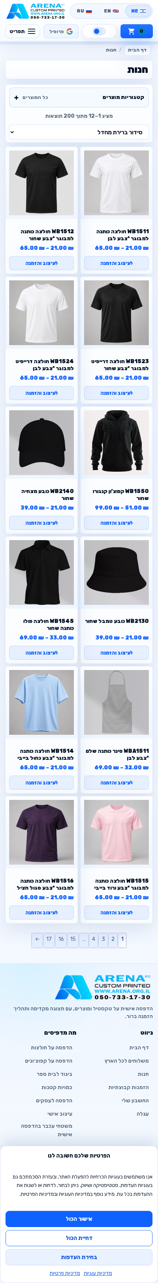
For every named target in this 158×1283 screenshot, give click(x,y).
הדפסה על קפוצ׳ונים (48, 1061)
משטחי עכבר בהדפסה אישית (46, 1130)
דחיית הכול (79, 1238)
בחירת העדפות (79, 1257)
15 (73, 939)
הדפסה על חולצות (51, 1048)
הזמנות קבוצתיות (128, 1087)
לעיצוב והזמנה (116, 263)
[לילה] (99, 31)
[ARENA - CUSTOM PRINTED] (35, 11)
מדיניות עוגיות (98, 1273)
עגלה (143, 1114)
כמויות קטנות (57, 1087)
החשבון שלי (135, 1101)
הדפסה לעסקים (54, 1101)
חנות (143, 1074)
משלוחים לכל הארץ (127, 1061)
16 (61, 939)
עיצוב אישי (59, 1114)
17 (49, 939)
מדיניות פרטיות (65, 1273)
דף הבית (137, 50)
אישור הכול (79, 1219)
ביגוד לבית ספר (54, 1074)
